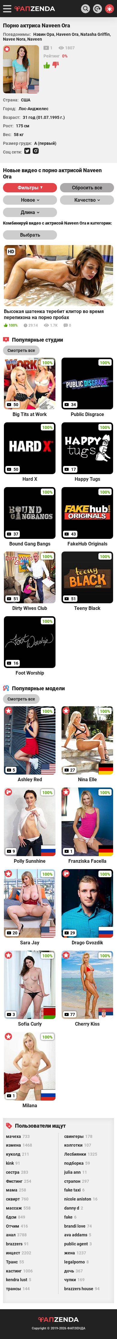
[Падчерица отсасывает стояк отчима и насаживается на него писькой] (97, 8)
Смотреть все (21, 699)
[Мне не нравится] (55, 65)
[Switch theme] (109, 8)
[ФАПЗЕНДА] (34, 9)
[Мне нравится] (47, 65)
